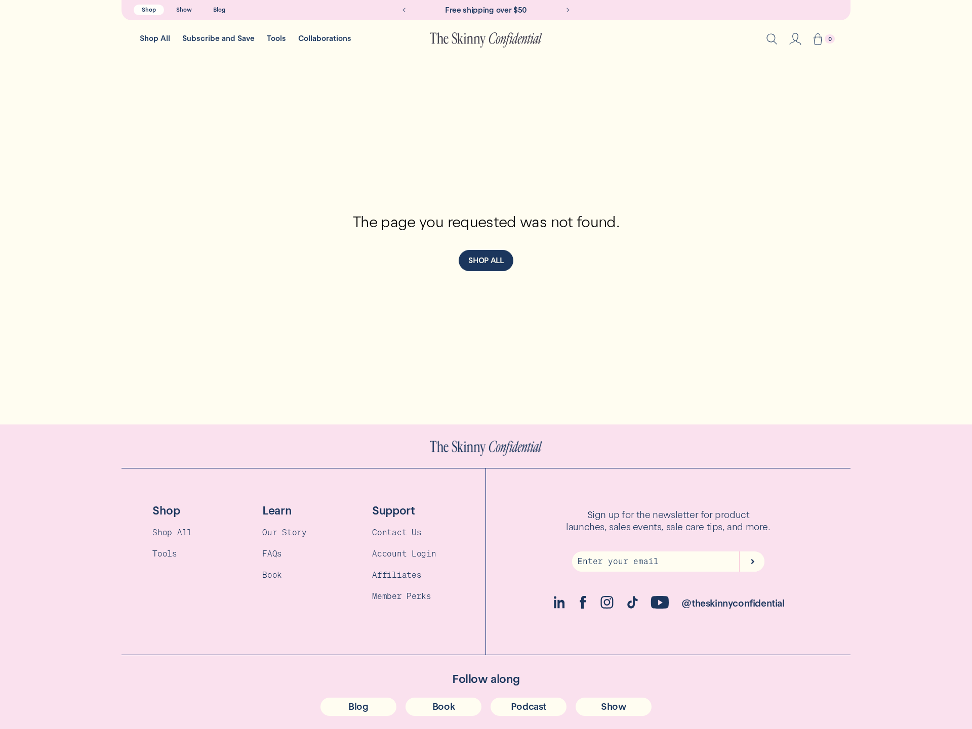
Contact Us (396, 532)
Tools (276, 38)
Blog (219, 10)
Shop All (155, 38)
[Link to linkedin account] (559, 606)
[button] (818, 40)
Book (272, 574)
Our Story (284, 532)
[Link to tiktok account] (632, 606)
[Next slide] (568, 10)
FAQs (272, 553)
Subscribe (751, 561)
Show (184, 10)
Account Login (404, 553)
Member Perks (401, 596)
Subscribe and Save (218, 38)
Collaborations (324, 38)
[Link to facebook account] (583, 606)
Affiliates (396, 574)
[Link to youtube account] (660, 606)
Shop (149, 10)
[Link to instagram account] (607, 606)
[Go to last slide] (404, 10)
